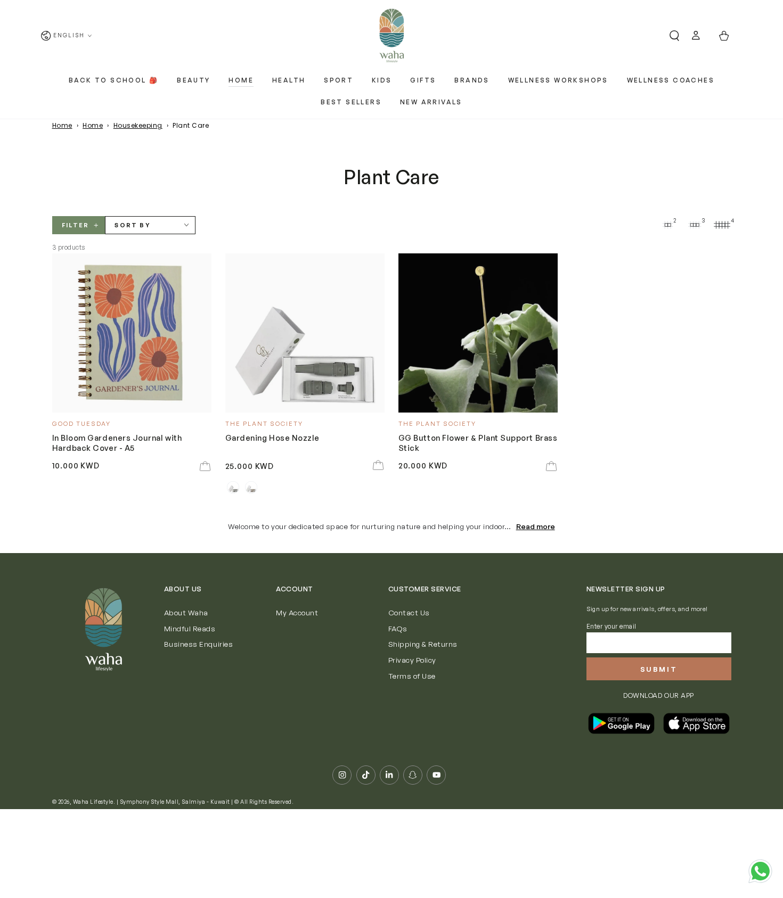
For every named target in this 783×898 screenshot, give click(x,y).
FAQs (397, 628)
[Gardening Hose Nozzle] (305, 333)
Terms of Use (412, 675)
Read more (535, 526)
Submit (659, 669)
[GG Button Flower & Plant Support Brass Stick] (478, 333)
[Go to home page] (391, 35)
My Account (297, 612)
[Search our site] (670, 36)
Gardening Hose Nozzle (272, 437)
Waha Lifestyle (93, 801)
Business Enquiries (198, 643)
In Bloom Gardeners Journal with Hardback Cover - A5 (117, 442)
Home (62, 125)
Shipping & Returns (423, 643)
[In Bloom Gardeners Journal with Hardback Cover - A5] (132, 333)
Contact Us (409, 612)
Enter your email (611, 626)
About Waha (186, 612)
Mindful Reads (190, 628)
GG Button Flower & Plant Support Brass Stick (478, 442)
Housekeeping (137, 125)
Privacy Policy (412, 659)
